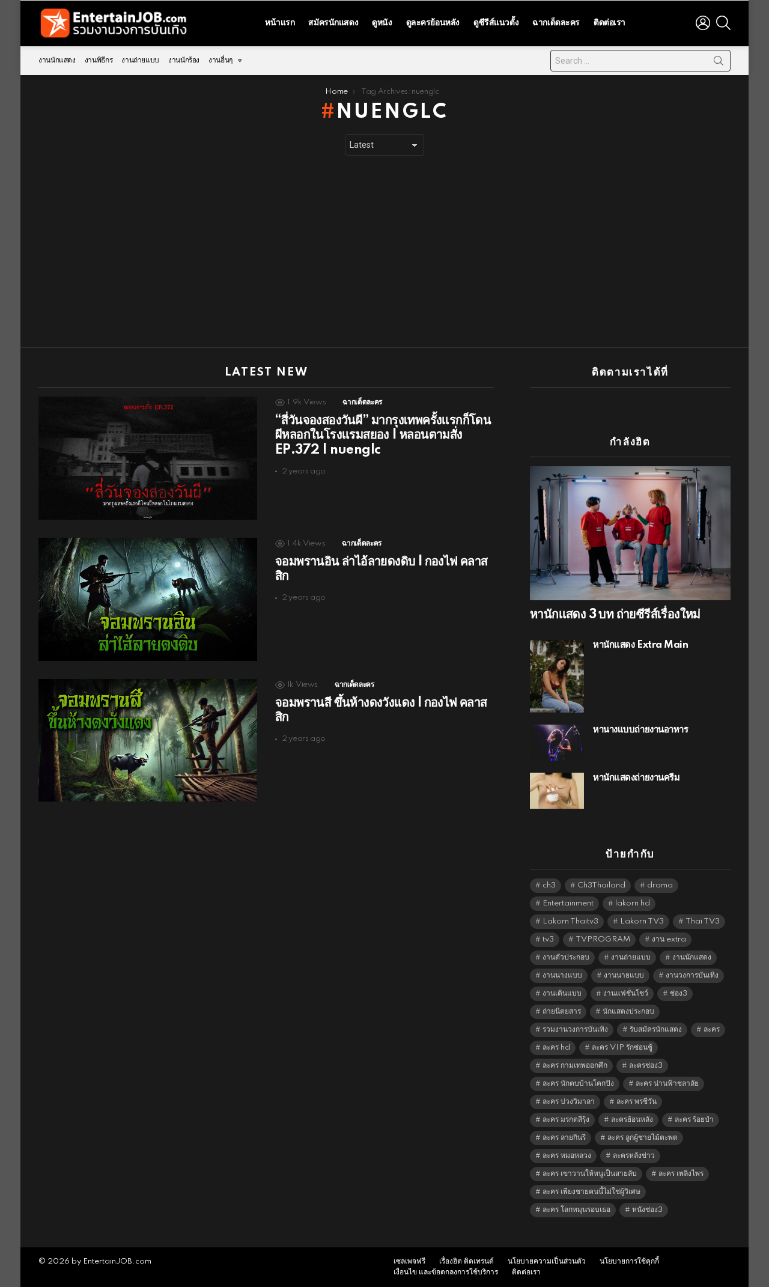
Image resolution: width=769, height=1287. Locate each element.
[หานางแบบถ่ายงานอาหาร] (557, 743)
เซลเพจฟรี (409, 1261)
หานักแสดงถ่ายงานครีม (636, 778)
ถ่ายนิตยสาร (562, 1011)
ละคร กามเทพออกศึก (575, 1065)
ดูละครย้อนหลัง (433, 23)
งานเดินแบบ (562, 993)
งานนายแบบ (624, 975)
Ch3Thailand (601, 885)
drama (660, 885)
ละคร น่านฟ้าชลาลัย (667, 1084)
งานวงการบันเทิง (692, 975)
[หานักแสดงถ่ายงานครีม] (557, 791)
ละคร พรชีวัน (636, 1102)
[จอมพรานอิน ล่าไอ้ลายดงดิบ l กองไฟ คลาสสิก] (147, 599)
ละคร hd (556, 1047)
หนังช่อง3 (647, 1210)
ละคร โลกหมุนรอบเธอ (576, 1210)
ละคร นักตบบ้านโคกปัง (578, 1084)
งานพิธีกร (98, 60)
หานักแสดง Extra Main (640, 645)
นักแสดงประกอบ (628, 1011)
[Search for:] (640, 61)
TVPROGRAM (603, 939)
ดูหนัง (382, 23)
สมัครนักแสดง (333, 23)
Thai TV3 (702, 921)
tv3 (548, 939)
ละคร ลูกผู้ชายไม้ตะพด (642, 1138)
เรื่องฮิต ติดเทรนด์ (466, 1261)
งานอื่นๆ (220, 60)
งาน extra (669, 939)
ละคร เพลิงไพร (681, 1174)
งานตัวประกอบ (566, 957)
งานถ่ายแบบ (140, 60)
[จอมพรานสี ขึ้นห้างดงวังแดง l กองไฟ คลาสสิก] (147, 740)
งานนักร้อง (183, 60)
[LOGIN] (703, 23)
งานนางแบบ (562, 975)
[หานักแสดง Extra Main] (557, 676)
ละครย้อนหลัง (632, 1120)
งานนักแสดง (57, 60)
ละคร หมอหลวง (567, 1156)
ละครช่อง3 (646, 1065)
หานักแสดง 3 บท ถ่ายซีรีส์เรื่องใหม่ (615, 614)
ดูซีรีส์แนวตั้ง (495, 23)
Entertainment (568, 903)
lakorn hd (632, 903)
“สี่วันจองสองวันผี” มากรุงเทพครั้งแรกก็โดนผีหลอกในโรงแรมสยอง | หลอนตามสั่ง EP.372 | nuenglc (383, 435)
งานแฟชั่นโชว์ (625, 993)
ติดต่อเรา (609, 23)
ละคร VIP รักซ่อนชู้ (622, 1047)
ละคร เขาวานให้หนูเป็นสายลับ (590, 1174)
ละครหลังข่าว (634, 1156)
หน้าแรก (279, 23)
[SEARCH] (723, 23)
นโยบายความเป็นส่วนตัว (547, 1261)
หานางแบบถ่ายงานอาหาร (640, 730)
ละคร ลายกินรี (564, 1138)
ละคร (712, 1029)
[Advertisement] (384, 252)
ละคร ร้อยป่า (694, 1120)
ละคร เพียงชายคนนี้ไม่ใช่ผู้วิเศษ (591, 1192)
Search (719, 63)
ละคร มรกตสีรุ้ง (566, 1120)
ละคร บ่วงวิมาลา (569, 1102)
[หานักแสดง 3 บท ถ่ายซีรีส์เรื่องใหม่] (630, 533)
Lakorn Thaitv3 (570, 921)
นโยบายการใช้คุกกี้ (629, 1261)
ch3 (549, 885)
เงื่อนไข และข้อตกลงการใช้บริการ (446, 1272)
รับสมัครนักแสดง (656, 1029)
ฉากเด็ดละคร (556, 23)
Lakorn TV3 (642, 921)
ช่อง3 (678, 993)
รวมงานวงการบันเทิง (575, 1029)
